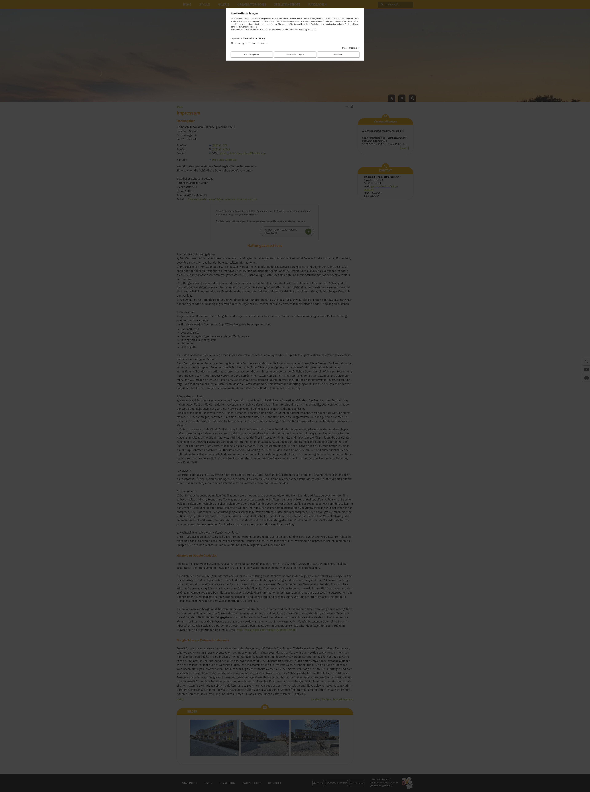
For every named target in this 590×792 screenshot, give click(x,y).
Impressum (236, 38)
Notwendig (239, 43)
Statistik (264, 43)
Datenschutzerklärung (254, 38)
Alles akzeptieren (251, 54)
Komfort (252, 43)
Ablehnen (338, 54)
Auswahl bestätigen (295, 54)
